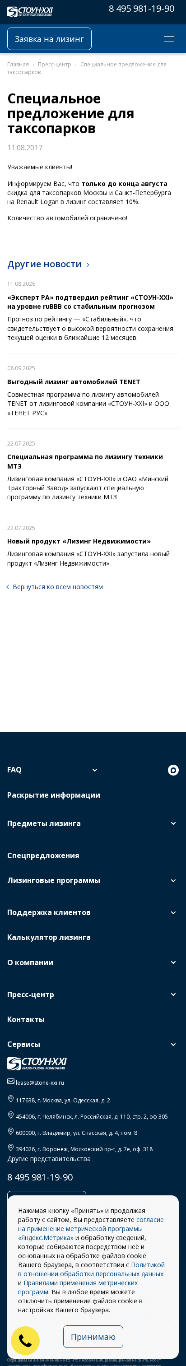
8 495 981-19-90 (141, 8)
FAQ (14, 770)
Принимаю (93, 1336)
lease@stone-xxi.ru (40, 1083)
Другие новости (44, 264)
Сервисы (23, 1044)
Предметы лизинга (44, 823)
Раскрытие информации (53, 795)
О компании (30, 962)
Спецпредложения (43, 855)
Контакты (26, 1019)
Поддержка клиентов (49, 912)
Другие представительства (49, 1158)
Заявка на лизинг (49, 38)
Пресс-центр (30, 994)
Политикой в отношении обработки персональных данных (91, 1269)
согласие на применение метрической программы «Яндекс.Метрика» (91, 1228)
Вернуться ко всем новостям (58, 586)
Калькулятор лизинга (49, 937)
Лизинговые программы (53, 880)
